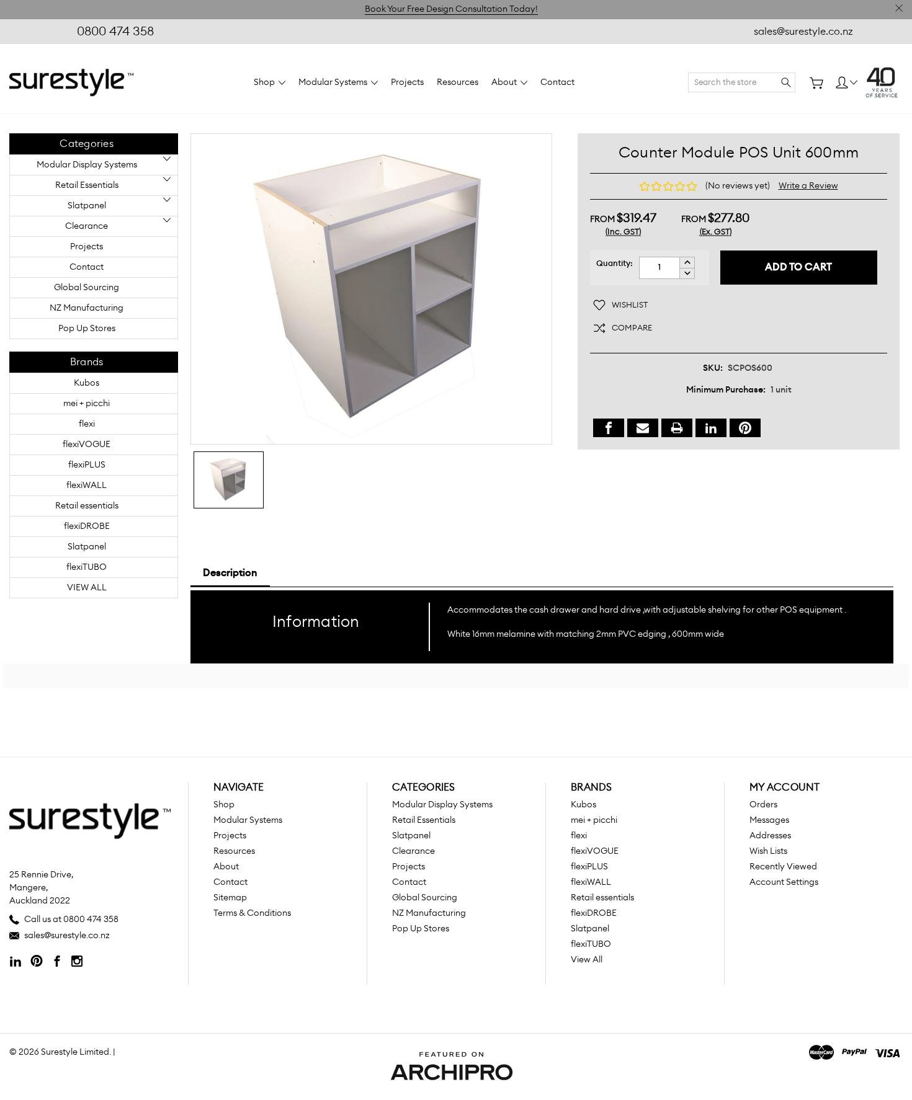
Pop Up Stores (86, 328)
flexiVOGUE (86, 444)
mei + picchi (86, 403)
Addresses (770, 836)
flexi (87, 424)
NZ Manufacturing (86, 308)
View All (87, 587)
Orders (763, 805)
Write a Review (808, 186)
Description (230, 573)
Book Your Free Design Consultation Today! (451, 9)
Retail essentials (86, 506)
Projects (407, 82)
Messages (769, 820)
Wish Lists (768, 851)
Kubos (86, 383)
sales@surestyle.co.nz (803, 32)
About (505, 82)
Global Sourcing (86, 287)
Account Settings (783, 882)
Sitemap (230, 898)
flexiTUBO (86, 567)
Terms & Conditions (252, 913)
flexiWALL (86, 485)
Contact (557, 82)
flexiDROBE (87, 526)
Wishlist (630, 305)
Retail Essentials (86, 185)
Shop (265, 82)
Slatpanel (87, 206)
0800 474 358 (115, 31)
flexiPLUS (86, 465)
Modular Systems (333, 82)
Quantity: (614, 264)
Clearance (86, 226)
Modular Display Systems (87, 165)
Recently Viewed (783, 867)
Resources (457, 82)
